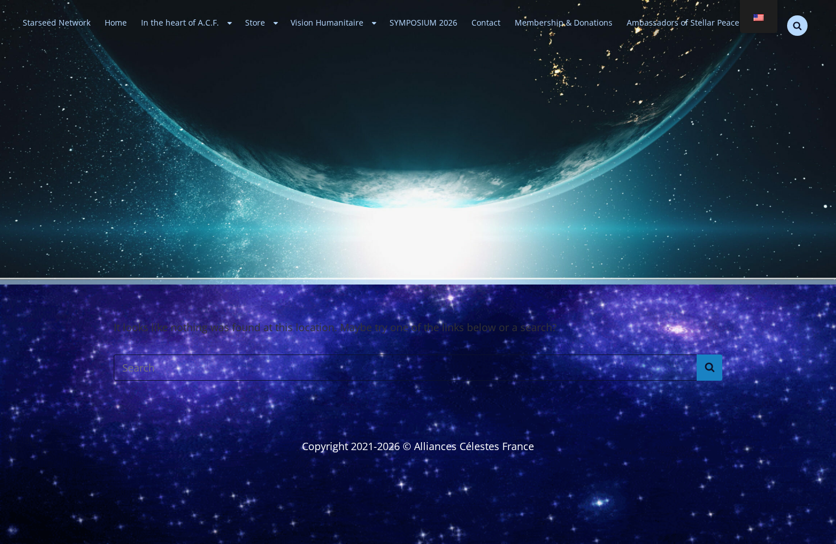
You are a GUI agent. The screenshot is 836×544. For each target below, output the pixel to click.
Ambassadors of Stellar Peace (683, 23)
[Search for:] (418, 367)
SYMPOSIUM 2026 (423, 23)
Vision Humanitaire (327, 23)
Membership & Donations (563, 23)
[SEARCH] (797, 25)
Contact (485, 23)
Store (255, 23)
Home (116, 23)
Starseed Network (56, 23)
